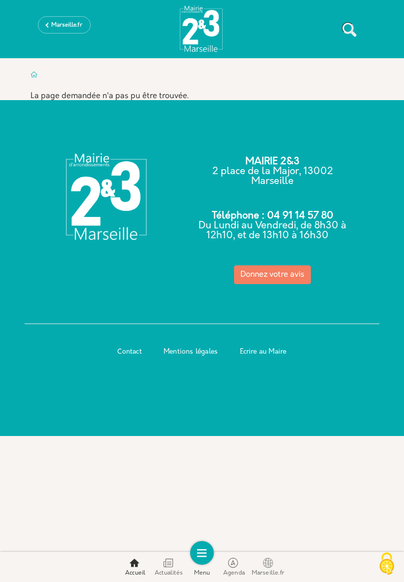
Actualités (169, 573)
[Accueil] (202, 31)
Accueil (135, 573)
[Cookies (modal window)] (387, 564)
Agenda (234, 573)
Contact (129, 352)
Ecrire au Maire (263, 352)
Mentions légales (191, 352)
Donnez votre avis (272, 275)
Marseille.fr (66, 25)
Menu (202, 573)
